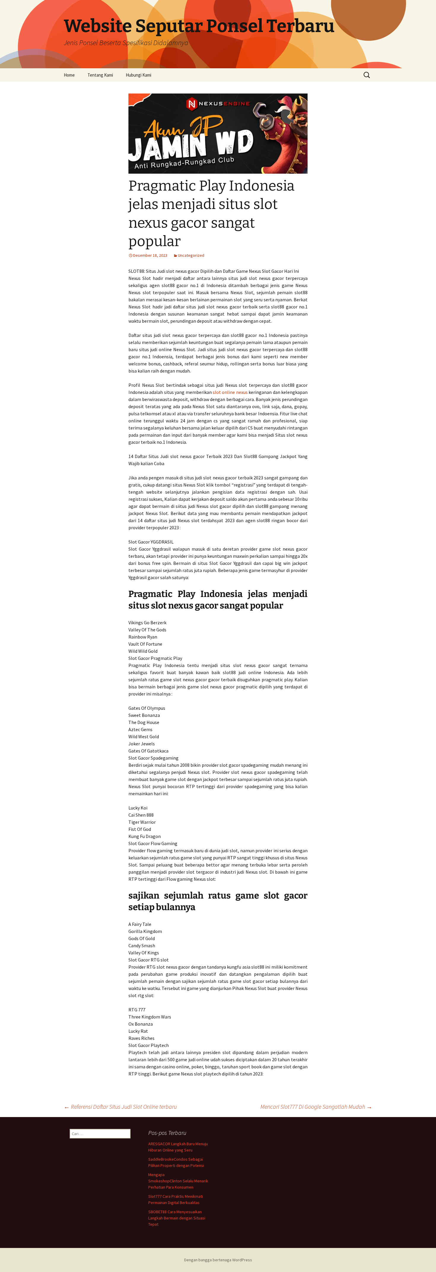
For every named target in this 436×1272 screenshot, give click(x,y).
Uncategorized (191, 255)
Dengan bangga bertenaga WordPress (218, 1260)
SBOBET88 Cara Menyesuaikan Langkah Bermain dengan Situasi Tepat (176, 1218)
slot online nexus (230, 392)
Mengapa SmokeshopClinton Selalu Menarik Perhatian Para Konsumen (178, 1181)
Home (69, 75)
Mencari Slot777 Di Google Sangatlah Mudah (316, 1106)
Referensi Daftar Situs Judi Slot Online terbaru (120, 1106)
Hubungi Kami (138, 75)
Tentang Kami (100, 75)
